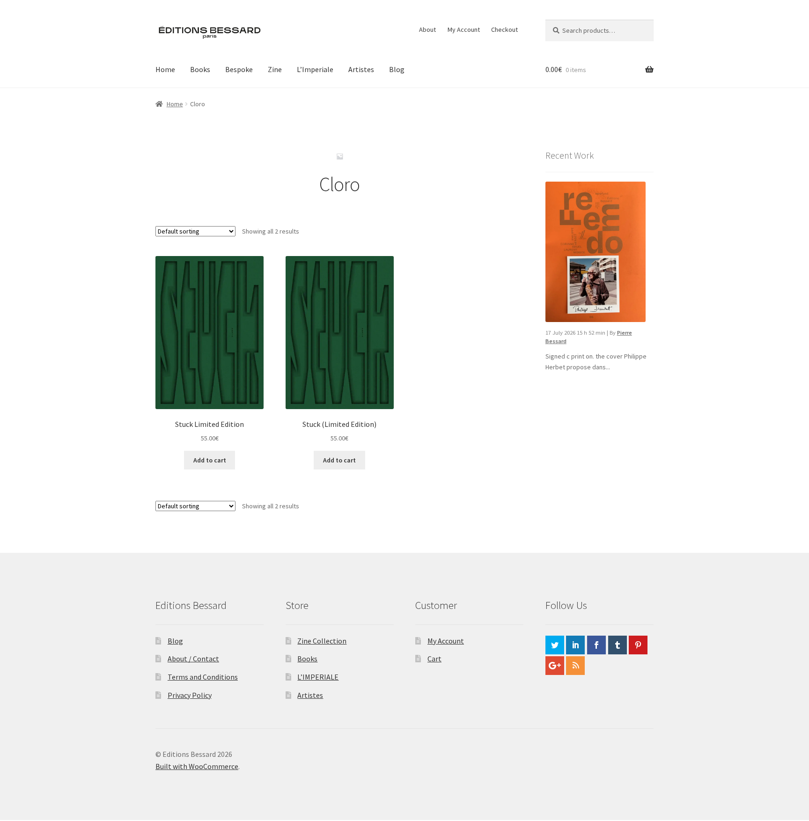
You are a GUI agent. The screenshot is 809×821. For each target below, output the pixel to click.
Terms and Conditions (203, 677)
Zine (275, 69)
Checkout (504, 29)
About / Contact (193, 658)
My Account (464, 29)
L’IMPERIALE (317, 677)
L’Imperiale (315, 69)
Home (165, 69)
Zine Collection (321, 640)
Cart (434, 658)
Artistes (361, 69)
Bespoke (239, 69)
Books (200, 69)
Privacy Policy (190, 695)
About (427, 29)
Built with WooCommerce (196, 766)
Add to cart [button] (209, 460)
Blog (396, 69)
